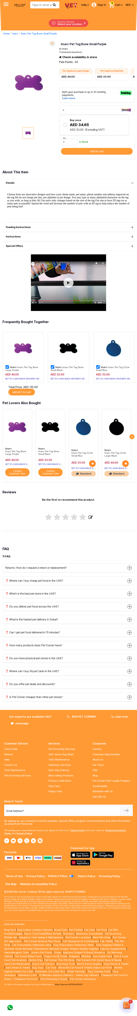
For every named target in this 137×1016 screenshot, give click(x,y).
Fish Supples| (104, 944)
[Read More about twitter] (26, 840)
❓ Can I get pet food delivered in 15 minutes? (32, 632)
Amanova (99, 952)
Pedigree (74, 956)
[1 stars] (48, 517)
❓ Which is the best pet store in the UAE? (30, 593)
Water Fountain (76, 971)
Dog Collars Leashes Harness (35, 929)
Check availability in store (79, 57)
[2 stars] (57, 517)
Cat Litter (89, 929)
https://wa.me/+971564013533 (68, 984)
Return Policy (86, 876)
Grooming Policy (109, 876)
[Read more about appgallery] (81, 862)
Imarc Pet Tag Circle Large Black (115, 454)
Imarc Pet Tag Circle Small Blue (112, 368)
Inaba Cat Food (102, 967)
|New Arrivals (54, 933)
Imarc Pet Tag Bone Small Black (67, 368)
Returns (8, 754)
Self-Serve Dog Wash (61, 754)
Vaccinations (19, 960)
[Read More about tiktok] (40, 840)
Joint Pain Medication (17, 963)
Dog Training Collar (99, 971)
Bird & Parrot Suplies (89, 963)
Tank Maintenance (14, 770)
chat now (121, 716)
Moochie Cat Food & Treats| (75, 967)
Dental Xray (36, 960)
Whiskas (86, 956)
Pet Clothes (76, 929)
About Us (98, 759)
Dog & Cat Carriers (43, 963)
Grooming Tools (65, 963)
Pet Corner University (83, 979)
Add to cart (97, 151)
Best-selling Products (60, 775)
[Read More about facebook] (6, 840)
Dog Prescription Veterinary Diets (74, 944)
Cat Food (101, 929)
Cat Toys (51, 967)
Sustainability (100, 786)
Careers (97, 749)
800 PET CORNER (83, 716)
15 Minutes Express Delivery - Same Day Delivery (69, 975)
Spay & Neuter (113, 960)
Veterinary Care (27, 975)
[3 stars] (65, 517)
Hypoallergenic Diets (16, 952)
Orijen (58, 952)
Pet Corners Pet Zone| (90, 960)
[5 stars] (82, 517)
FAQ (95, 770)
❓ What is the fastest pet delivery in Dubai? (31, 619)
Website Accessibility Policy (38, 884)
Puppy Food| (51, 956)
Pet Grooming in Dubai (53, 979)
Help (7, 759)
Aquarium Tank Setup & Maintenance (41, 937)
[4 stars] (74, 517)
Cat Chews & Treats (18, 967)
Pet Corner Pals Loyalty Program (111, 780)
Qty (64, 138)
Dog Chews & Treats (116, 963)
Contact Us (10, 764)
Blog (95, 775)
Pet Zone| (21, 956)
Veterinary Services (59, 764)
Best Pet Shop (102, 937)
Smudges (17, 933)
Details (10, 182)
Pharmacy (69, 933)
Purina (63, 956)
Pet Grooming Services (17, 775)
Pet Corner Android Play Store (41, 941)
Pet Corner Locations (77, 937)
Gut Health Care (102, 956)
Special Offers (14, 245)
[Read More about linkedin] (33, 840)
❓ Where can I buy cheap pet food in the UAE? (34, 580)
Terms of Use (77, 830)
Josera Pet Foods (41, 952)
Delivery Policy (58, 876)
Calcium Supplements (113, 948)
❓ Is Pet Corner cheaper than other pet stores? (34, 697)
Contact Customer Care (17, 472)
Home (6, 33)
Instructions (13, 236)
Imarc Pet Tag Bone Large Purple (21, 368)
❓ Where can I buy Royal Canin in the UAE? (32, 671)
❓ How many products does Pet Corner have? (33, 645)
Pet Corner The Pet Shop (59, 960)
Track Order (11, 749)
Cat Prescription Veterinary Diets (32, 944)
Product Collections (59, 780)
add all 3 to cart (21, 392)
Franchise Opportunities (106, 754)
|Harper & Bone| (83, 952)
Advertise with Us (103, 791)
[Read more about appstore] (81, 854)
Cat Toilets (106, 941)
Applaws (68, 952)
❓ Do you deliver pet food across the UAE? (32, 606)
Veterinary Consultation (90, 933)
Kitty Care (54, 786)
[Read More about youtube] (13, 840)
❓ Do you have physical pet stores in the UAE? (34, 658)
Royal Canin (61, 929)
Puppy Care (55, 791)
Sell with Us (99, 796)
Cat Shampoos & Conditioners (81, 941)
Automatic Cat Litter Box (50, 971)
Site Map (11, 884)
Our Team (98, 764)
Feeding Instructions (18, 227)
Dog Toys (37, 967)
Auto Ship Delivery (59, 770)
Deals (42, 933)
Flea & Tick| (31, 933)
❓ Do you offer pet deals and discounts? (30, 684)
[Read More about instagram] (20, 840)
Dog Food (10, 929)
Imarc (15, 33)
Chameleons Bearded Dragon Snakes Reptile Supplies (66, 948)
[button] (68, 283)
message (22, 723)
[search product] (54, 5)
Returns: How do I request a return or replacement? (36, 567)
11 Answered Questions (70, 52)
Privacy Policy (24, 833)
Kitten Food (35, 956)
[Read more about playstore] (104, 854)
